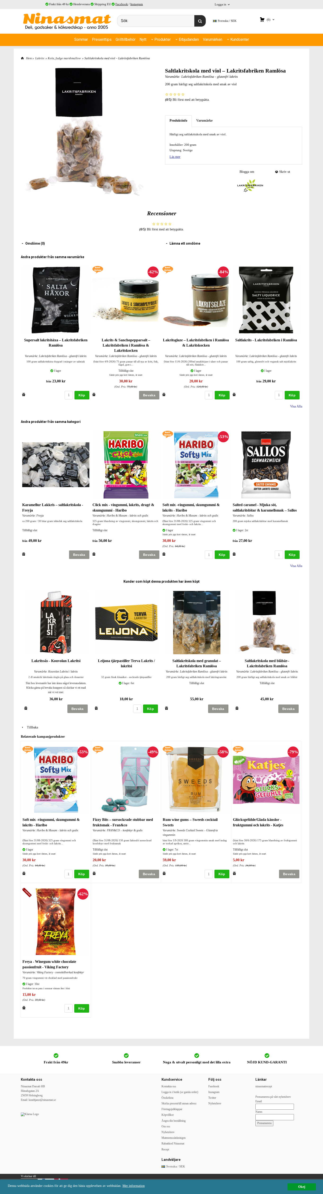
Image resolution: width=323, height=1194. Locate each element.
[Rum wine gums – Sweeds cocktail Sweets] (168, 749)
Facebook (121, 4)
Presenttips (102, 39)
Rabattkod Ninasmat (173, 1143)
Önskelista (167, 1097)
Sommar (81, 39)
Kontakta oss (169, 1086)
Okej (301, 1187)
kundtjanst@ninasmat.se (42, 1100)
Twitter (212, 1097)
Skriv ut (284, 172)
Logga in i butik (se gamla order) (180, 1092)
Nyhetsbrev (168, 1132)
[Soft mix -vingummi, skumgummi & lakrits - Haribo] (167, 434)
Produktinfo (178, 120)
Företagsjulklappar (172, 1109)
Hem (29, 58)
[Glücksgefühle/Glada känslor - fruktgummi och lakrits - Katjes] (238, 749)
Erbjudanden (189, 39)
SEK (227, 21)
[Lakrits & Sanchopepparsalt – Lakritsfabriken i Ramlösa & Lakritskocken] (97, 269)
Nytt (143, 39)
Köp (82, 395)
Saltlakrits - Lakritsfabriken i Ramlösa (266, 340)
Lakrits (39, 58)
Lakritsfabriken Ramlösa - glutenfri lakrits (209, 76)
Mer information (133, 1186)
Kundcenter (239, 39)
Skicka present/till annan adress (179, 1103)
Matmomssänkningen (174, 1137)
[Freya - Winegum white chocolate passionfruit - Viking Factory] (27, 893)
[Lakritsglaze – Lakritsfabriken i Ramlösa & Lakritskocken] (167, 269)
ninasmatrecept (263, 1086)
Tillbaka (31, 727)
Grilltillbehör (125, 39)
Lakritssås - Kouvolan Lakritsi (55, 661)
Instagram (136, 4)
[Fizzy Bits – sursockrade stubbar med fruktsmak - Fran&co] (98, 749)
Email (258, 1101)
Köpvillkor (168, 1114)
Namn (258, 1111)
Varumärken (212, 39)
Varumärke (204, 120)
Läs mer (175, 157)
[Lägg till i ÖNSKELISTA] (23, 394)
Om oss (166, 1126)
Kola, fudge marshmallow (64, 58)
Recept (165, 1149)
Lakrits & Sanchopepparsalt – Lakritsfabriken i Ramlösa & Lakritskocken (126, 345)
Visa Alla (296, 406)
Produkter (162, 39)
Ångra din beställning (174, 1120)
